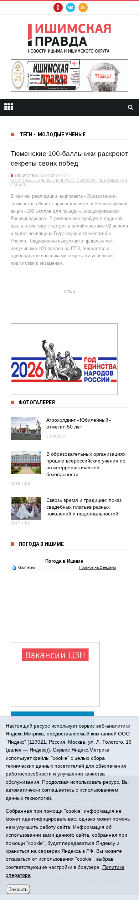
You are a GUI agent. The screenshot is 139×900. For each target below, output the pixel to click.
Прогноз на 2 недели (97, 567)
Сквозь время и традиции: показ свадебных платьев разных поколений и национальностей (84, 507)
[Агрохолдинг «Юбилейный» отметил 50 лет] (26, 428)
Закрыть (18, 889)
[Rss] (83, 7)
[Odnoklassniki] (58, 7)
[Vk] (70, 7)
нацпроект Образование (78, 180)
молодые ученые (35, 180)
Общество (26, 176)
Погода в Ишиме (64, 561)
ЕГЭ (14, 180)
